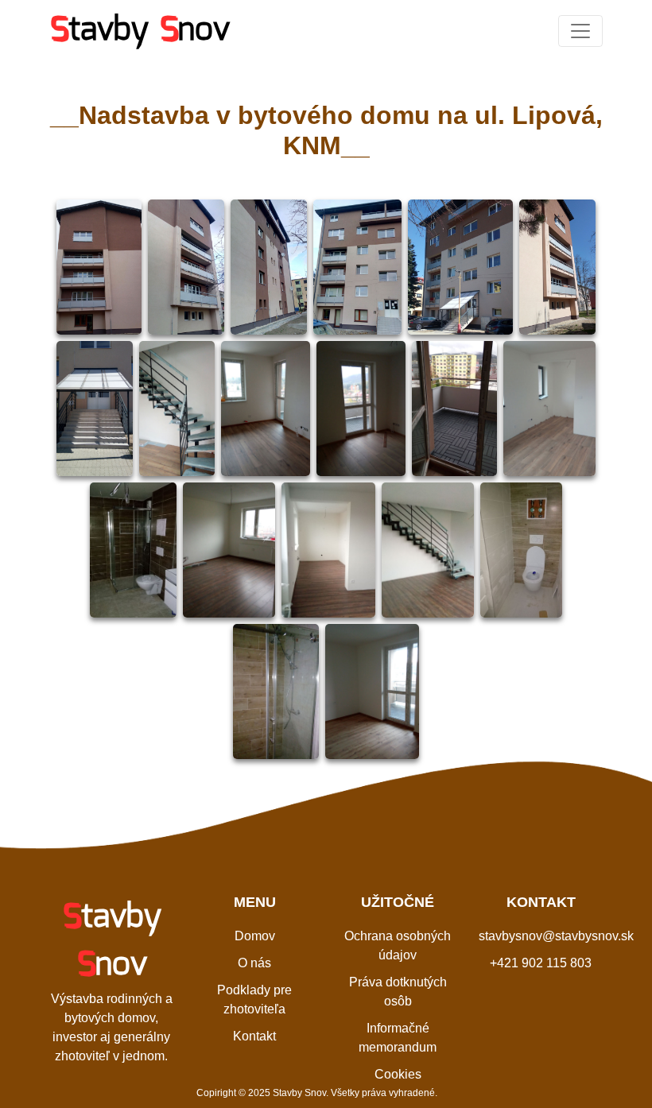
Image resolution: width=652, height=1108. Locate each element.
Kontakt (254, 1036)
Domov (255, 936)
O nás (254, 963)
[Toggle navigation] (580, 31)
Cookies (398, 1074)
